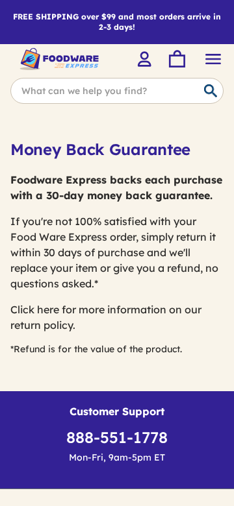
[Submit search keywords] (211, 91)
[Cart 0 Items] (176, 59)
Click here (34, 309)
